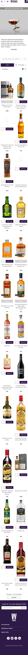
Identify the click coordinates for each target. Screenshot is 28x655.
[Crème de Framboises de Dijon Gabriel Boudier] (7, 465)
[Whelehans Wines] (14, 1)
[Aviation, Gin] (21, 511)
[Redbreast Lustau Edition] (7, 406)
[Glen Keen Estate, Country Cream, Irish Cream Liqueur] (21, 86)
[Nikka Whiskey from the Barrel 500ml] (7, 245)
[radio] (23, 69)
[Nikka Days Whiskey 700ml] (21, 205)
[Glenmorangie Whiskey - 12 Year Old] (21, 125)
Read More (14, 49)
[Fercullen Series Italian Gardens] (21, 326)
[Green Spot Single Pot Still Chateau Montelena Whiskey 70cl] (21, 285)
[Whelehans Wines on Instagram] (15, 638)
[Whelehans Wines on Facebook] (8, 638)
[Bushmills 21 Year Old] (21, 459)
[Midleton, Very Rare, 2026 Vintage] (7, 86)
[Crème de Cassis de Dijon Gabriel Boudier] (21, 159)
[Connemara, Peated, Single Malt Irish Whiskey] (7, 205)
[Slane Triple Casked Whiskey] (7, 551)
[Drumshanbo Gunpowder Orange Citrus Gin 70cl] (7, 362)
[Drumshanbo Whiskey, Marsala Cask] (21, 245)
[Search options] (25, 59)
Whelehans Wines (18, 645)
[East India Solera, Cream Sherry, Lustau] (21, 366)
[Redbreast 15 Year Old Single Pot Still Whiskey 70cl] (7, 119)
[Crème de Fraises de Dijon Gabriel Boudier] (21, 557)
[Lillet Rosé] (7, 326)
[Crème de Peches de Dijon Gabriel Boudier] (21, 412)
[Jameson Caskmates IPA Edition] (7, 511)
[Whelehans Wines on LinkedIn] (19, 638)
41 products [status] (5, 69)
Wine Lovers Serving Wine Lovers (14, 8)
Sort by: (19, 65)
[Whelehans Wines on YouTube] (12, 638)
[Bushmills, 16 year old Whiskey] (7, 165)
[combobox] (14, 5)
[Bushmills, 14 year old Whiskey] (7, 285)
